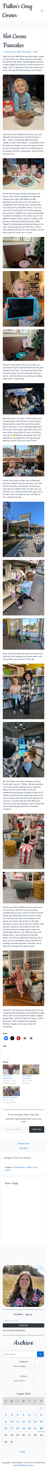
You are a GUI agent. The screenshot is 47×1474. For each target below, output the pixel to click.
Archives (23, 1376)
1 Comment (7, 52)
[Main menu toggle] (41, 11)
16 (5, 1428)
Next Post (23, 1148)
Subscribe (36, 1129)
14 (35, 1421)
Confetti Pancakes (10, 1097)
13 (29, 1421)
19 (23, 1428)
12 (23, 1421)
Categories (23, 1362)
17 (11, 1428)
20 (29, 1428)
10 (11, 1421)
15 (41, 1421)
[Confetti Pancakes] (11, 1091)
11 (17, 1421)
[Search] (40, 1354)
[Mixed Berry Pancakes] (30, 1069)
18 (17, 1428)
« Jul (22, 1451)
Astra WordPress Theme (23, 1465)
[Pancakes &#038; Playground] (11, 1069)
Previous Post (23, 1144)
